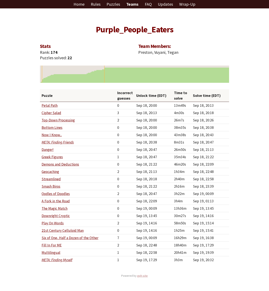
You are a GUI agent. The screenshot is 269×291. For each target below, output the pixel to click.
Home (79, 4)
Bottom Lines (52, 127)
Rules (96, 4)
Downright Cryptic (56, 215)
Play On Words (53, 223)
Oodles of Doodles (56, 193)
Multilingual (51, 252)
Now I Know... (52, 135)
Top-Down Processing (58, 120)
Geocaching (50, 171)
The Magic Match (54, 208)
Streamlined (51, 179)
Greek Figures (52, 157)
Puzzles (114, 4)
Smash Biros (51, 186)
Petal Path (50, 105)
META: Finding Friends (58, 142)
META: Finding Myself (57, 260)
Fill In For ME (52, 245)
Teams (132, 4)
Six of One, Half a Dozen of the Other (70, 238)
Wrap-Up (187, 4)
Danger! (48, 149)
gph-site (142, 276)
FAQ (149, 4)
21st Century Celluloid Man (63, 230)
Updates (166, 4)
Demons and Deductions (60, 164)
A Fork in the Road (56, 201)
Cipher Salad (51, 113)
